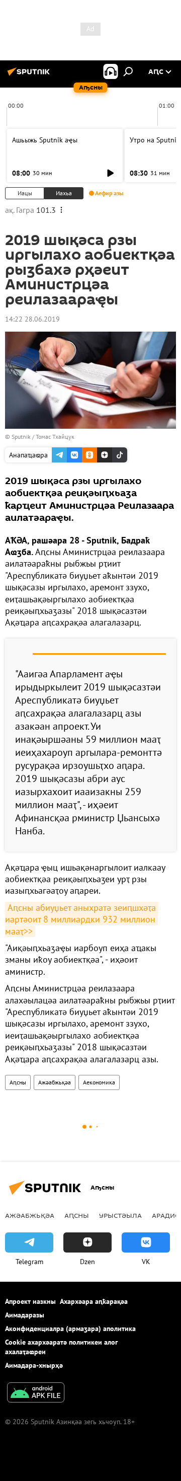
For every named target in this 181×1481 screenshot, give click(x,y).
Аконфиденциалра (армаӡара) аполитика (70, 1328)
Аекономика (99, 1082)
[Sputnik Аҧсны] (30, 75)
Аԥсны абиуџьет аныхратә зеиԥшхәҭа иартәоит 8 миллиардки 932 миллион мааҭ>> (81, 919)
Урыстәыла (120, 1215)
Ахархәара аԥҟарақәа (94, 1301)
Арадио (166, 1215)
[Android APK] (36, 1393)
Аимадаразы (24, 1314)
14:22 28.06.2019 (32, 319)
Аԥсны (18, 1082)
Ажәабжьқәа (54, 1082)
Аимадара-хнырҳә (34, 1365)
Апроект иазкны (30, 1301)
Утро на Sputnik (155, 139)
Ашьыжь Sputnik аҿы (44, 139)
